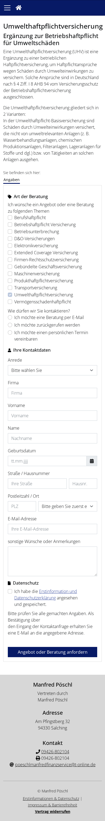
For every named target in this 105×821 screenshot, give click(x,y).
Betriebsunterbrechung (36, 232)
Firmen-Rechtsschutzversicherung (46, 260)
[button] (19, 7)
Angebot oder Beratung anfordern (53, 652)
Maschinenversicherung (37, 274)
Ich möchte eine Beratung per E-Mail (49, 317)
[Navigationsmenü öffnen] (7, 8)
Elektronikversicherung (36, 246)
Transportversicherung (35, 288)
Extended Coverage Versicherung (46, 253)
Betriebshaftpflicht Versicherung (45, 225)
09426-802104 (55, 752)
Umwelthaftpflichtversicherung (43, 295)
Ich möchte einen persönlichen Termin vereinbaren (51, 336)
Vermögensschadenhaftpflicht (42, 302)
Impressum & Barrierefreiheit (52, 805)
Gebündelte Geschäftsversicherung (48, 267)
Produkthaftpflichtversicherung (43, 281)
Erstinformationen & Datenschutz (51, 798)
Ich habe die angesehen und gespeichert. (46, 597)
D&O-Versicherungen (34, 239)
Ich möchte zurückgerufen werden (47, 325)
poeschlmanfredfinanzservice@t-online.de (55, 765)
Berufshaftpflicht (30, 217)
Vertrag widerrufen (52, 811)
